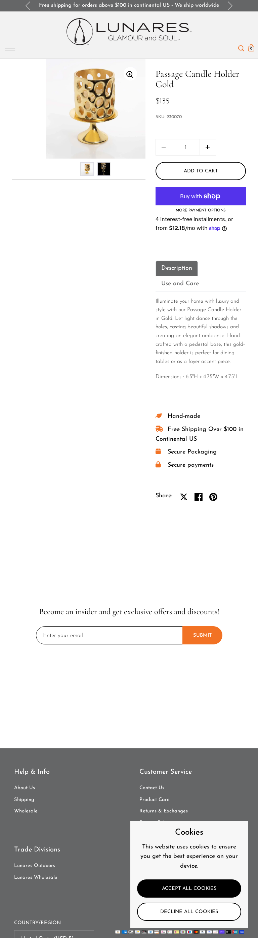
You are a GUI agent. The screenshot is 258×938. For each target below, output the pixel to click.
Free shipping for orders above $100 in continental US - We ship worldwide (129, 5)
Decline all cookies (189, 911)
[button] (208, 147)
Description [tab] (176, 268)
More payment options (201, 210)
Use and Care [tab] (180, 284)
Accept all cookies (189, 888)
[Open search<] (241, 46)
